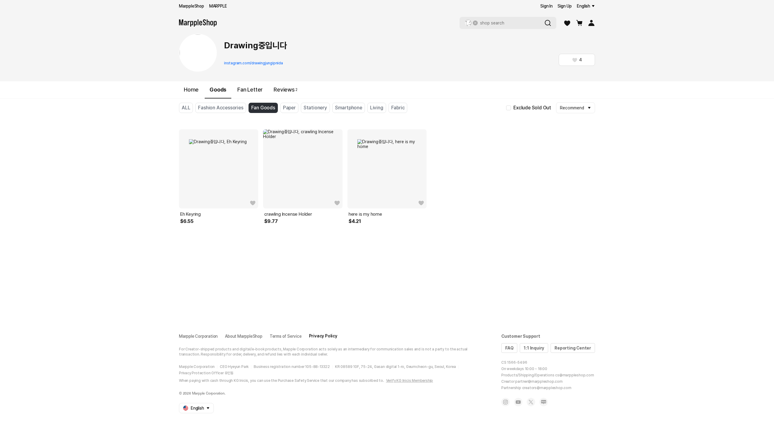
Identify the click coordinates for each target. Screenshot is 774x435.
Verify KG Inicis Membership (409, 381)
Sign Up (565, 6)
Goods (218, 89)
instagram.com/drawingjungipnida (253, 63)
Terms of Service (286, 336)
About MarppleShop (243, 336)
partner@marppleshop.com (538, 381)
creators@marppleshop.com (546, 388)
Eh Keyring (190, 214)
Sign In (546, 6)
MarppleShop (191, 6)
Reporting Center (572, 348)
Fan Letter (250, 89)
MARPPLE (218, 6)
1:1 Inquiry (534, 348)
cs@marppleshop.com (574, 375)
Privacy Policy (323, 336)
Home (191, 89)
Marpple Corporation (198, 336)
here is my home (365, 214)
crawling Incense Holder (288, 214)
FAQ (509, 348)
